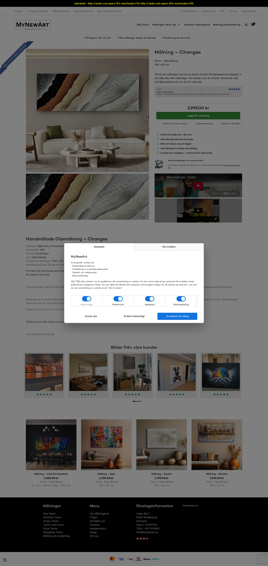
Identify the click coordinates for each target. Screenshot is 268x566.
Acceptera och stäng (177, 316)
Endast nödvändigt (134, 316)
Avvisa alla (91, 316)
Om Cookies (169, 246)
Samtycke (99, 246)
